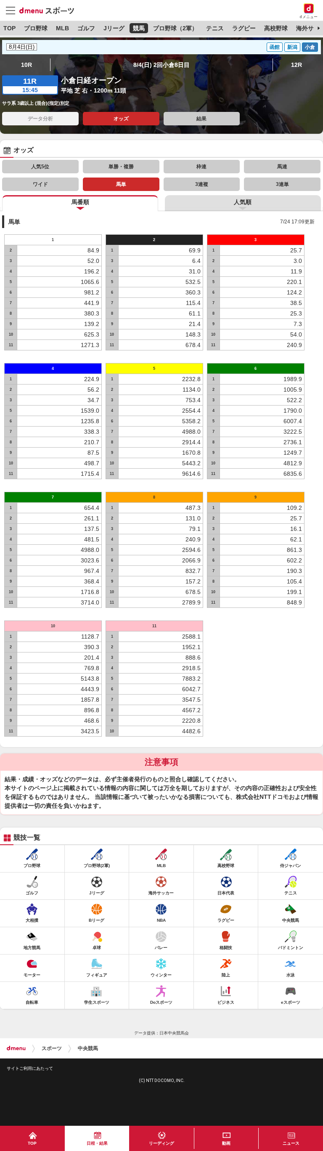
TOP (9, 28)
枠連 (201, 167)
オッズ (121, 119)
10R (26, 64)
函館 (275, 47)
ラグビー (244, 28)
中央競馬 (88, 1048)
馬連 (282, 167)
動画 (226, 1143)
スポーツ (52, 1048)
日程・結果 (97, 1143)
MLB (62, 28)
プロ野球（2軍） (175, 28)
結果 (201, 119)
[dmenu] (16, 1048)
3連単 (282, 184)
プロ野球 (36, 28)
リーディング (161, 1143)
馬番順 (80, 202)
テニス (215, 28)
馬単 (121, 184)
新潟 (292, 47)
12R (296, 64)
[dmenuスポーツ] (49, 10)
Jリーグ (113, 28)
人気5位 (40, 167)
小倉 (310, 47)
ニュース (291, 1143)
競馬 (139, 28)
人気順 (243, 202)
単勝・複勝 (121, 167)
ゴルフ (86, 28)
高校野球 (276, 28)
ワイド (40, 184)
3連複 (201, 184)
